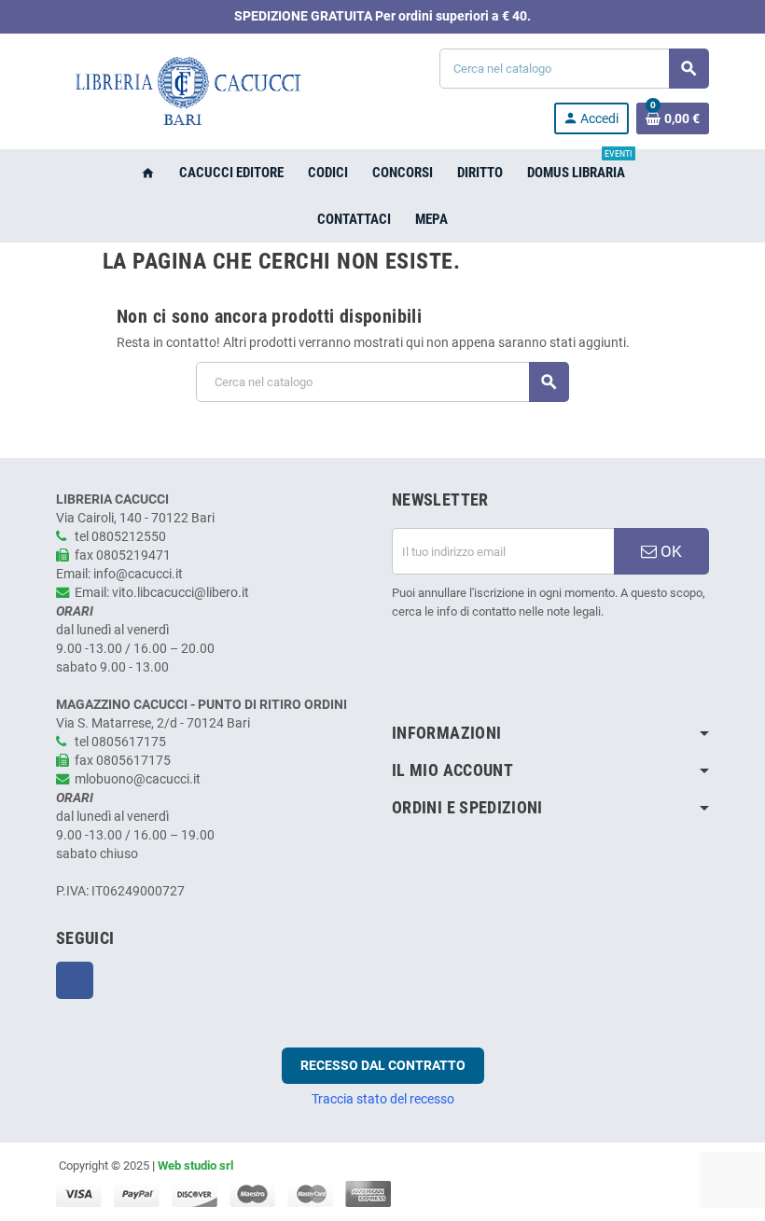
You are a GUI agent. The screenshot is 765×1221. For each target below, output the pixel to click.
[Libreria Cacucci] (186, 91)
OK (669, 551)
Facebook (74, 980)
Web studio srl (195, 1165)
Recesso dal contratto (383, 1065)
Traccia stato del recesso (383, 1098)
